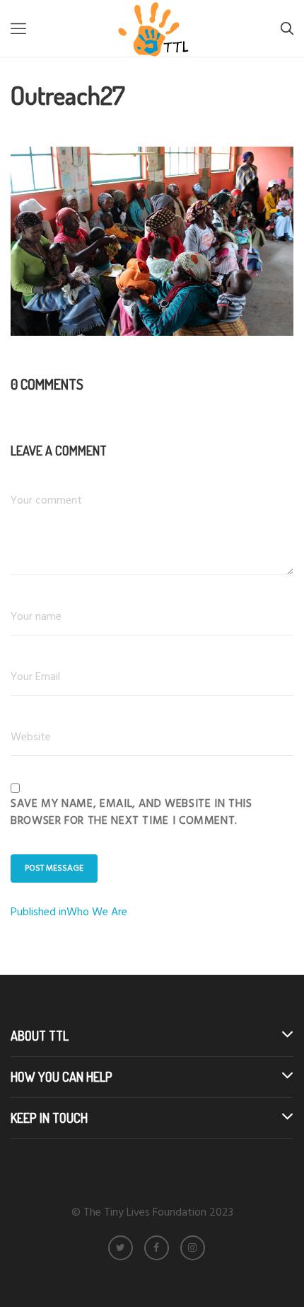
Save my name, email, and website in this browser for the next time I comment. (131, 813)
